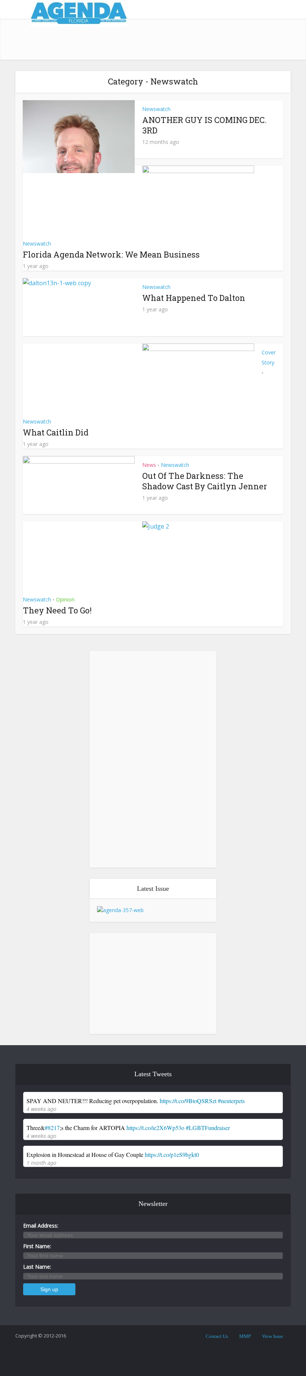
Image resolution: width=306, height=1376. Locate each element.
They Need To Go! (57, 610)
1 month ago (41, 1162)
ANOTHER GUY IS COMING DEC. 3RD (204, 125)
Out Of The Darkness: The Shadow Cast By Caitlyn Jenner (204, 481)
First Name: (37, 1246)
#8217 (52, 1128)
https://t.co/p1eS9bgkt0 (172, 1154)
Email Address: (40, 1225)
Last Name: (37, 1266)
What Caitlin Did (55, 432)
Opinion (65, 599)
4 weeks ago (41, 1108)
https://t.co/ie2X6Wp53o (155, 1128)
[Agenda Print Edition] (120, 909)
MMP (245, 1336)
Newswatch (156, 109)
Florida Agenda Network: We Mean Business (111, 254)
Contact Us (217, 1336)
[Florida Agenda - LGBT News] (78, 13)
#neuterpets (231, 1101)
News (149, 464)
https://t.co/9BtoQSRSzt (188, 1101)
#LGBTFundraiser (208, 1128)
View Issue (272, 1336)
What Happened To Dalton (193, 297)
